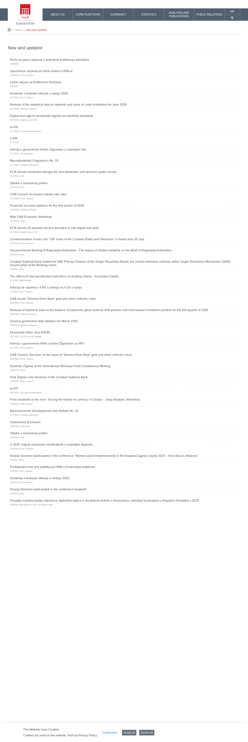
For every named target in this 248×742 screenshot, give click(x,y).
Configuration (109, 732)
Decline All (147, 732)
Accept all (129, 732)
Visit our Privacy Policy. (82, 735)
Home (18, 29)
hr (232, 11)
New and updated (36, 29)
